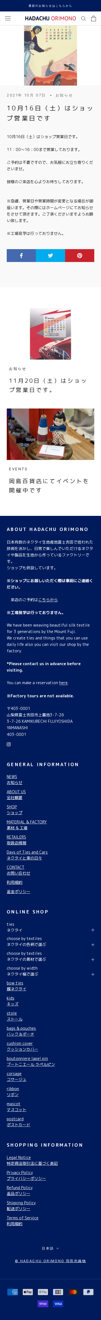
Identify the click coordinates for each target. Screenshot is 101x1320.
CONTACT (18, 870)
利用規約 (14, 882)
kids (13, 1001)
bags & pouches (21, 1031)
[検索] (83, 18)
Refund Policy (20, 1190)
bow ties (16, 985)
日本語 (48, 1248)
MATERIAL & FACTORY (27, 824)
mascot (16, 1106)
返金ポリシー (18, 891)
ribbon (13, 1091)
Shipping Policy (21, 1205)
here (63, 682)
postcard (18, 1121)
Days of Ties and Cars (27, 855)
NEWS (14, 779)
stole (14, 1016)
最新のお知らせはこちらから (50, 5)
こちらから (48, 599)
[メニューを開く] (8, 18)
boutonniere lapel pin (31, 1061)
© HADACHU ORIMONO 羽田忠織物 (50, 1261)
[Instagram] (9, 744)
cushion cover (22, 1046)
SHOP (14, 809)
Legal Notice (32, 1160)
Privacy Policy (26, 1175)
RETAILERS (16, 840)
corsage (16, 1076)
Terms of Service (22, 1220)
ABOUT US (16, 794)
